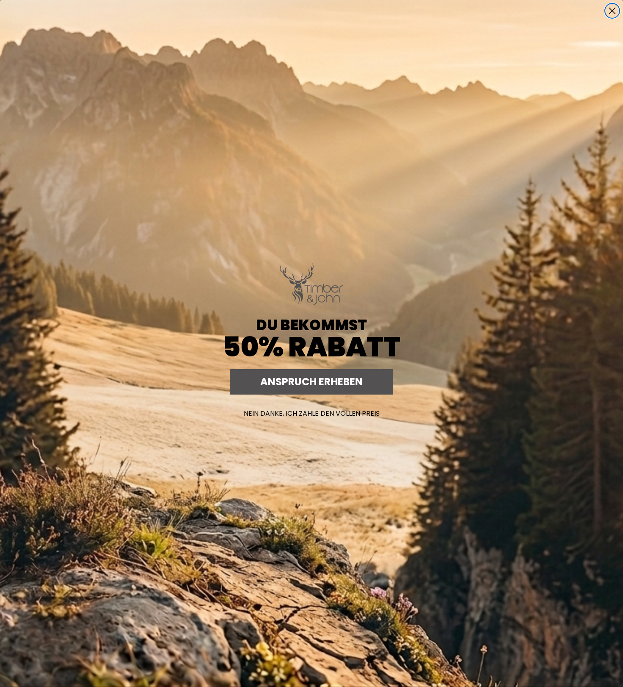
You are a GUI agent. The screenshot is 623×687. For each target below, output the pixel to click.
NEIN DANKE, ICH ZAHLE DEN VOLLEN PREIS (312, 413)
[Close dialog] (612, 10)
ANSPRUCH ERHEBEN (311, 382)
